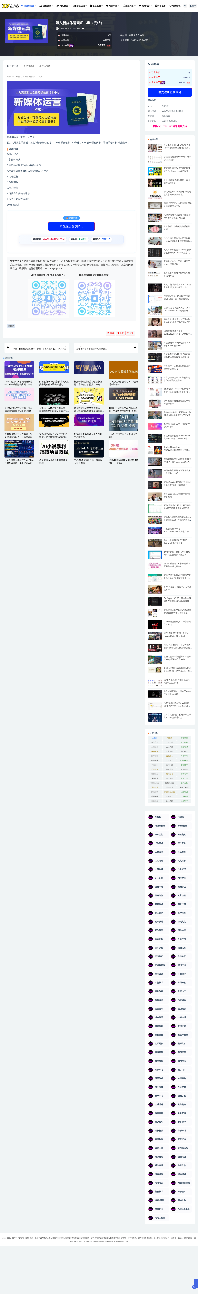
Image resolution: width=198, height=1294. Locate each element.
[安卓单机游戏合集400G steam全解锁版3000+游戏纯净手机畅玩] (155, 521)
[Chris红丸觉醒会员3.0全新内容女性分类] (155, 626)
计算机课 (184, 796)
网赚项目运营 (66, 28)
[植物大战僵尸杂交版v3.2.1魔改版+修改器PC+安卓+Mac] (155, 660)
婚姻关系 (154, 760)
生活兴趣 (169, 778)
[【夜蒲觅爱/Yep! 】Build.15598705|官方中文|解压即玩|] (155, 530)
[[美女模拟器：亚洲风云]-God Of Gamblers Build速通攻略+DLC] (155, 310)
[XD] (57, 28)
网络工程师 (184, 787)
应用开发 (169, 765)
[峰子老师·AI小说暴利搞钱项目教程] (54, 449)
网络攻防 (154, 792)
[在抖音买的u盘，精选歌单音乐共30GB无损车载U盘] (155, 720)
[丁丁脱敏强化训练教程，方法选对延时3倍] (155, 184)
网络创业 (169, 787)
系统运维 (154, 787)
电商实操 (184, 778)
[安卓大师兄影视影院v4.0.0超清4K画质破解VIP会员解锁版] (155, 614)
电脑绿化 (176, 6)
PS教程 (169, 738)
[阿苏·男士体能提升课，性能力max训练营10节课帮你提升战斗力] (155, 648)
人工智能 (184, 742)
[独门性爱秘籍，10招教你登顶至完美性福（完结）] (155, 565)
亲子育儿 (154, 742)
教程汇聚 (154, 774)
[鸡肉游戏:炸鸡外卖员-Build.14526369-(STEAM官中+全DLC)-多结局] (155, 334)
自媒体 (11, 326)
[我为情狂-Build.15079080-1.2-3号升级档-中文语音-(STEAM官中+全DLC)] (155, 415)
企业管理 (184, 747)
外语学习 (184, 756)
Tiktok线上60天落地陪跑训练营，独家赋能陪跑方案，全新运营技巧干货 (18, 385)
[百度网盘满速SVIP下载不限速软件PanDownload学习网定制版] (155, 172)
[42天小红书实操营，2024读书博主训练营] (123, 371)
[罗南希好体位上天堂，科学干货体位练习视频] (155, 264)
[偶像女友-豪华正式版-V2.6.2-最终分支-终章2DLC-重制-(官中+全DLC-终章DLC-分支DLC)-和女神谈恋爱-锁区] (155, 322)
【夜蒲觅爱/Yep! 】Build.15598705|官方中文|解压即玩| (177, 532)
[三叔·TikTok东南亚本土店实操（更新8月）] (89, 449)
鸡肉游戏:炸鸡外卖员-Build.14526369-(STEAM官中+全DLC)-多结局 (177, 334)
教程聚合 (169, 774)
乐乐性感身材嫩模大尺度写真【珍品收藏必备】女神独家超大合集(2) (177, 241)
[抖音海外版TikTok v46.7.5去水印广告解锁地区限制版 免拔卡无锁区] (155, 149)
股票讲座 (154, 796)
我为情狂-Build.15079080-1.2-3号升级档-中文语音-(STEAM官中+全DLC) (177, 415)
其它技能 (169, 751)
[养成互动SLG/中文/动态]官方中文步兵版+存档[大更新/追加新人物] (177, 392)
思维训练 (154, 769)
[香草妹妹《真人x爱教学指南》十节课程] (155, 497)
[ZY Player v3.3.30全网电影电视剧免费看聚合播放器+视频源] (155, 601)
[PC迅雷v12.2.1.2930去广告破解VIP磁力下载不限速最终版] (155, 299)
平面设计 (154, 765)
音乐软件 (184, 801)
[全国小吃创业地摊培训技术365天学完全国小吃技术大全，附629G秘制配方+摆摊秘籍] (155, 670)
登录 (194, 6)
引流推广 (184, 765)
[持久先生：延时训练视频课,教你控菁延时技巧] (155, 369)
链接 (131, 333)
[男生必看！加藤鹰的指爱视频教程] (155, 229)
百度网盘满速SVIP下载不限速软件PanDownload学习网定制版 (177, 171)
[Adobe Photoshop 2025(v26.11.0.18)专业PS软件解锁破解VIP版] (155, 450)
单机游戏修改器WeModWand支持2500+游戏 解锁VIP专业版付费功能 (177, 439)
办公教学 (184, 751)
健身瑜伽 (154, 751)
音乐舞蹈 (169, 801)
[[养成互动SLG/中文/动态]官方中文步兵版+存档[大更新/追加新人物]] (155, 392)
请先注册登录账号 (71, 226)
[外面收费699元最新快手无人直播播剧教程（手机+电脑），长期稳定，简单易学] (54, 367)
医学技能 (154, 756)
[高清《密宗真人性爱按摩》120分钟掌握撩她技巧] (155, 205)
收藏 (111, 333)
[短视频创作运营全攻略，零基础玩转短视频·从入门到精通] (19, 394)
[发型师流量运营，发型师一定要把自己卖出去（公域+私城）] (19, 423)
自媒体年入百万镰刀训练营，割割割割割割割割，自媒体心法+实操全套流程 (53, 411)
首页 (20, 77)
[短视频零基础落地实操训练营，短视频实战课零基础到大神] (89, 397)
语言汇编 (154, 801)
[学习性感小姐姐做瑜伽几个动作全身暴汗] (155, 403)
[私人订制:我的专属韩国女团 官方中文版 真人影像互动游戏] (155, 287)
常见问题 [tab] (46, 66)
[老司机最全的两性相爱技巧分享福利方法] (155, 274)
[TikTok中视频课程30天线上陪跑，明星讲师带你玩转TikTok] (123, 394)
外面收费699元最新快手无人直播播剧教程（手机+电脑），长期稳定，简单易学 (54, 385)
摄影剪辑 (184, 769)
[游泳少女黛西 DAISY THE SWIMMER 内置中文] (155, 543)
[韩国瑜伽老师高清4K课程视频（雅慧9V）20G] (155, 474)
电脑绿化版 (154, 783)
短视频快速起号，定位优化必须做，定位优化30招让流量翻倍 (53, 437)
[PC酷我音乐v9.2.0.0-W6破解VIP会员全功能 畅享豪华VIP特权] (155, 706)
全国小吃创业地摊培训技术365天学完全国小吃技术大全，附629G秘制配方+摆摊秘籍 (177, 671)
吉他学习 (169, 756)
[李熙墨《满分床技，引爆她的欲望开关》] (155, 426)
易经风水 (154, 778)
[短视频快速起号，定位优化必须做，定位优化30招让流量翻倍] (54, 420)
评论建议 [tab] (30, 66)
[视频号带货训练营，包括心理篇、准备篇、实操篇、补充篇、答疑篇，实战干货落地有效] (89, 367)
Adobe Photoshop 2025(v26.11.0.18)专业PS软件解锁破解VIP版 (177, 450)
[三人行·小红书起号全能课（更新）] (123, 422)
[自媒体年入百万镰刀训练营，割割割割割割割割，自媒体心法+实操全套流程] (54, 402)
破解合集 (184, 783)
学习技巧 (169, 760)
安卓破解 (161, 6)
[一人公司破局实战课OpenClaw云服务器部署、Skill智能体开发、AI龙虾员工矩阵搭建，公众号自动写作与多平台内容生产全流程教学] (19, 449)
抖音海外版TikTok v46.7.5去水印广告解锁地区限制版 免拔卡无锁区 (177, 148)
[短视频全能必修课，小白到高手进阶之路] (89, 420)
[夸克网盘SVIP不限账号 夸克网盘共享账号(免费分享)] (155, 195)
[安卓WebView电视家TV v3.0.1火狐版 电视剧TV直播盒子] (155, 485)
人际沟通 (169, 747)
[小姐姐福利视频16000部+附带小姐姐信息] (155, 159)
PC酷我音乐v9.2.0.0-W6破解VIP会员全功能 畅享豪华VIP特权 (177, 706)
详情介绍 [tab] (14, 66)
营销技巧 (169, 796)
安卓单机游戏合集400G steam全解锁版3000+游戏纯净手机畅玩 (177, 520)
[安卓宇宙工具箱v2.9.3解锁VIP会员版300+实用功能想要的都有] (155, 579)
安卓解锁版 (184, 760)
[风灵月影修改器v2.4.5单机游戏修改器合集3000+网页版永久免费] (155, 253)
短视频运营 (169, 783)
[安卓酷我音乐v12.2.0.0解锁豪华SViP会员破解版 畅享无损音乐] (155, 360)
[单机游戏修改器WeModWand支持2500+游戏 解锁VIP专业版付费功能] (155, 438)
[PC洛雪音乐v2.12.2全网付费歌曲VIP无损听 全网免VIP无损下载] (155, 508)
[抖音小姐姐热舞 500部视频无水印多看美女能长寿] (155, 380)
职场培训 (184, 792)
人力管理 (169, 742)
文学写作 (184, 774)
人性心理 (154, 747)
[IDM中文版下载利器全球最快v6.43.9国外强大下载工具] (155, 556)
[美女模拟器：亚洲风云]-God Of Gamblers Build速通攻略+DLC (177, 311)
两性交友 (184, 738)
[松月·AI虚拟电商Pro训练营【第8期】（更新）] (123, 449)
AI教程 (154, 738)
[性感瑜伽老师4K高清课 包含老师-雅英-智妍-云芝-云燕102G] (155, 462)
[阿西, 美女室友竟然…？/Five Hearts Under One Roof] (155, 636)
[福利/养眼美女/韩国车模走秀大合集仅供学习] (155, 682)
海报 (121, 333)
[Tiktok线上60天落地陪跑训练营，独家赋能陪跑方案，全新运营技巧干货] (19, 369)
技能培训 (169, 769)
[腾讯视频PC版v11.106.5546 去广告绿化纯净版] (155, 694)
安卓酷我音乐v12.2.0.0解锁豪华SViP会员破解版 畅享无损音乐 (177, 357)
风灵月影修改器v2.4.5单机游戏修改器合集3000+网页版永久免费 (177, 253)
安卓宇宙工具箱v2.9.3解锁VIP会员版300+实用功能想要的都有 (177, 578)
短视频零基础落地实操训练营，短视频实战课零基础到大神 (88, 411)
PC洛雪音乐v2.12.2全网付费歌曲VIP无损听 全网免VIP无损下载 (177, 508)
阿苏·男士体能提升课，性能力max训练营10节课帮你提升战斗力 (177, 648)
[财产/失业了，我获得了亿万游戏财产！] (155, 589)
